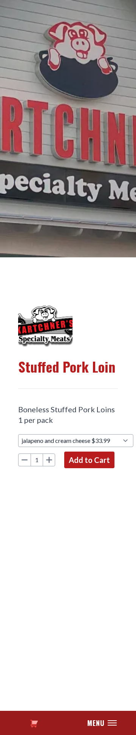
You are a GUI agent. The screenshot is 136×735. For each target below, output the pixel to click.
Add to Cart (89, 459)
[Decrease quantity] (25, 460)
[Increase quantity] (49, 460)
